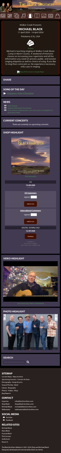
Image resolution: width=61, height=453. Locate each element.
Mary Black (6, 431)
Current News (7, 377)
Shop (16, 391)
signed (27, 197)
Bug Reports (6, 393)
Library (4, 388)
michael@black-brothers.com (25, 407)
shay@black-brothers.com (24, 404)
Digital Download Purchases (19, 108)
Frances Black (7, 433)
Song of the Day (7, 385)
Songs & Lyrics (17, 382)
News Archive (18, 377)
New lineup (12, 106)
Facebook (9, 420)
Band (16, 385)
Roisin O (5, 442)
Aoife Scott (6, 439)
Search (8, 357)
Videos (10, 391)
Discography (6, 382)
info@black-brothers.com (24, 401)
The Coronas (6, 436)
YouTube (9, 417)
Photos (4, 391)
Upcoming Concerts (9, 379)
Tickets (31, 48)
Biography (12, 388)
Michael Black (7, 428)
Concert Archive (23, 379)
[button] (4, 93)
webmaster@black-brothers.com (27, 409)
